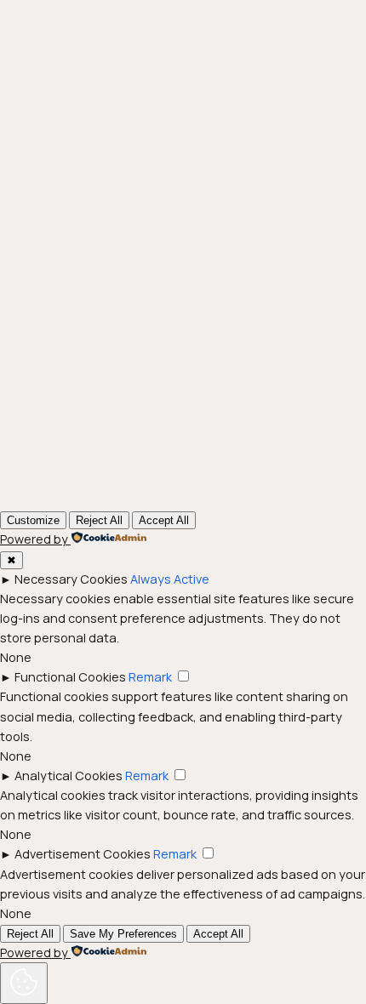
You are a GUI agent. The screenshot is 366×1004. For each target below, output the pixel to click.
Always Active (169, 579)
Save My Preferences (123, 933)
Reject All (99, 520)
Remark (150, 677)
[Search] (316, 319)
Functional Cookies (70, 677)
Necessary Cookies (71, 579)
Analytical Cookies (68, 775)
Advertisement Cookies (82, 854)
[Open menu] (229, 34)
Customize (33, 520)
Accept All (164, 520)
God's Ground (124, 34)
